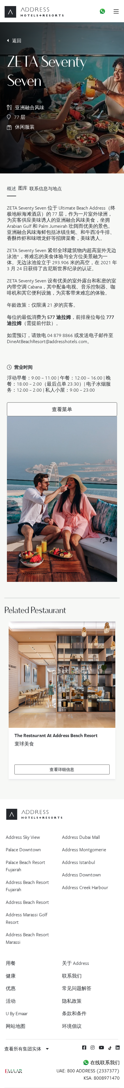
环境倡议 (72, 1026)
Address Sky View (23, 837)
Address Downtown (81, 874)
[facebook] (84, 1047)
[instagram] (93, 1047)
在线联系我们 (104, 1062)
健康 (11, 975)
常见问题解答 (76, 988)
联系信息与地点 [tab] (45, 188)
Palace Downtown (23, 849)
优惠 (11, 988)
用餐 (11, 963)
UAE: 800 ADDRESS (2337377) (88, 1070)
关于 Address (75, 963)
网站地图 (15, 1026)
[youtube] (101, 1047)
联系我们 (72, 975)
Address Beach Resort (27, 902)
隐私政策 (72, 1001)
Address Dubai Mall (81, 837)
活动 (11, 1001)
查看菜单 (62, 409)
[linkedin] (118, 1047)
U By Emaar (17, 1013)
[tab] (22, 190)
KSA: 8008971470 (102, 1077)
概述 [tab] (11, 188)
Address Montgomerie (84, 849)
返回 (16, 40)
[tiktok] (110, 1047)
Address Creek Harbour (85, 887)
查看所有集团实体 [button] (23, 1049)
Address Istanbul (78, 862)
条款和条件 (74, 1013)
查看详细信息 (62, 769)
